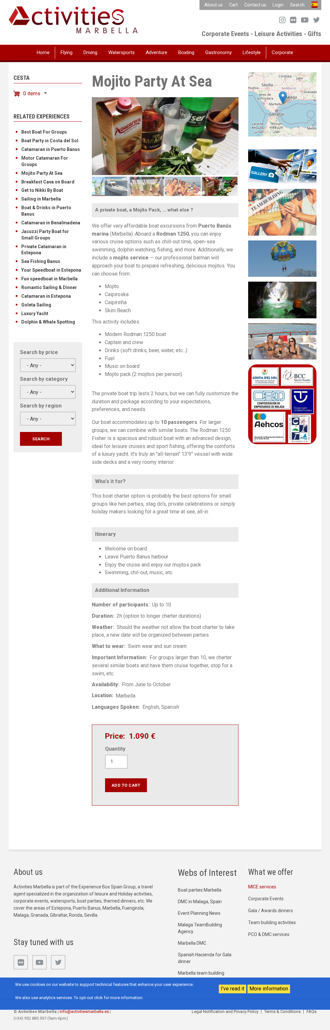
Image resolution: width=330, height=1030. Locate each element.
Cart (233, 4)
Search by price (39, 352)
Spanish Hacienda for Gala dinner (204, 958)
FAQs (311, 1011)
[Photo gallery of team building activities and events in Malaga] (282, 166)
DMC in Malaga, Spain (200, 901)
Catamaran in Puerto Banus (50, 149)
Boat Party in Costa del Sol (49, 140)
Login (278, 4)
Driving (90, 52)
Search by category (44, 379)
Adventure (156, 52)
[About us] (282, 404)
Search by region (41, 406)
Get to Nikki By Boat (42, 190)
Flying (67, 52)
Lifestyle (252, 52)
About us (213, 4)
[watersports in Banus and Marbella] (282, 258)
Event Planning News (199, 913)
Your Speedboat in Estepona (51, 270)
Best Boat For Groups (44, 132)
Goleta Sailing (36, 304)
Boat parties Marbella (199, 890)
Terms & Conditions (282, 1011)
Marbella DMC (192, 943)
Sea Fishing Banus (40, 261)
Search (297, 4)
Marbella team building (201, 973)
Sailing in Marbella (41, 198)
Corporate (282, 52)
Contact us (255, 4)
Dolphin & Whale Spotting (48, 321)
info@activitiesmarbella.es (84, 1011)
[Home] (73, 19)
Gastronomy (218, 52)
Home (43, 52)
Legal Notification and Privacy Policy (225, 1011)
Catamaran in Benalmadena (50, 222)
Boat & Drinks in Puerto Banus (46, 211)
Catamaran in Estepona (46, 296)
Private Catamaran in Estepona (43, 250)
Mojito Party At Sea (42, 173)
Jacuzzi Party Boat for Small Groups (45, 234)
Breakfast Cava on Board (47, 181)
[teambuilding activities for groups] (282, 212)
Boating (186, 52)
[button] (283, 97)
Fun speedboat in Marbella (49, 278)
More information (268, 989)
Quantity (115, 749)
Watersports (121, 52)
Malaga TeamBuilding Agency (200, 928)
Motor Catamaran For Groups (44, 161)
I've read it (232, 989)
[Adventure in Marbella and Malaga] (282, 299)
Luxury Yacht (34, 313)
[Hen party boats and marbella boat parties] (282, 341)
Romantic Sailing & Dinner (49, 287)
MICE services (262, 886)
